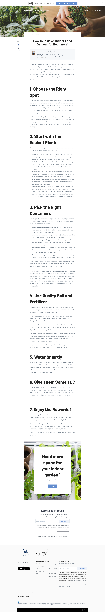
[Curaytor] (24, 569)
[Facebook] (18, 562)
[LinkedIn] (23, 562)
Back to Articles (35, 34)
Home (18, 10)
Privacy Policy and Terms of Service (78, 580)
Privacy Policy (84, 591)
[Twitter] (20, 562)
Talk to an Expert (52, 576)
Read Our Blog (52, 573)
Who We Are (28, 10)
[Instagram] (27, 562)
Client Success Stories (42, 10)
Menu (86, 10)
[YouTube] (25, 562)
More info (66, 609)
